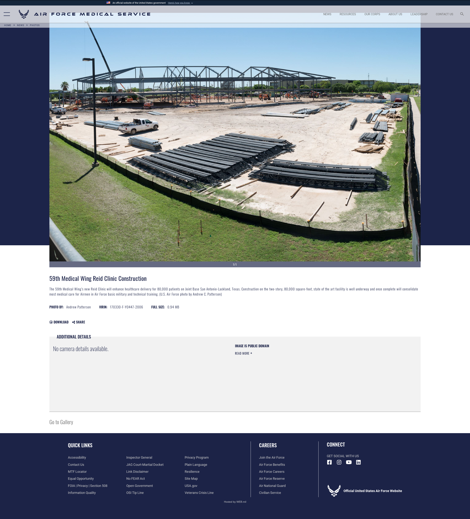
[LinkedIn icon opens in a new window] (358, 462)
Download (60, 322)
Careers (268, 445)
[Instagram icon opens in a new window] (339, 462)
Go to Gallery (61, 422)
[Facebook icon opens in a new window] (329, 462)
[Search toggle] (462, 14)
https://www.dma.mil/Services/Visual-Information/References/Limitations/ (278, 371)
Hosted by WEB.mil (235, 501)
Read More (242, 353)
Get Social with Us (343, 456)
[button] (181, 3)
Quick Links (80, 445)
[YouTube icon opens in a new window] (349, 462)
